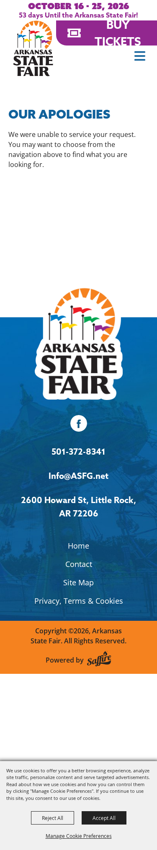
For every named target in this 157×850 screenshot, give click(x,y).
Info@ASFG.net (78, 476)
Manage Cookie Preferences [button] (79, 835)
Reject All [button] (52, 818)
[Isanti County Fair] (79, 340)
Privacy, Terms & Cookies (78, 600)
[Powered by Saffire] (99, 660)
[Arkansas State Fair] (33, 48)
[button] (140, 56)
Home (78, 545)
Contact (78, 564)
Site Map (78, 582)
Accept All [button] (104, 818)
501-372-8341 (78, 451)
